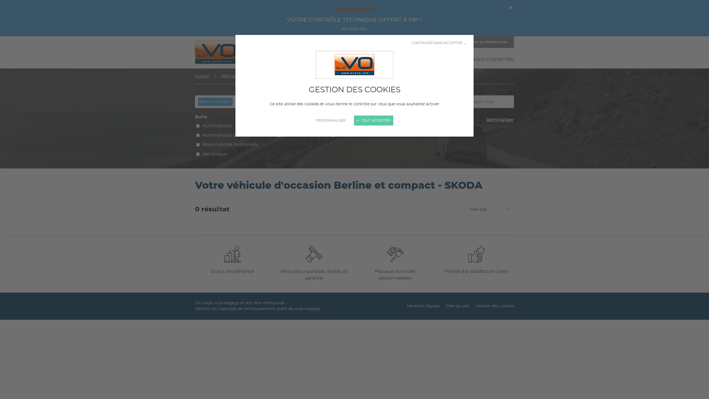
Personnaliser (331, 120)
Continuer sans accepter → (439, 43)
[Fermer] (354, 199)
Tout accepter (376, 120)
